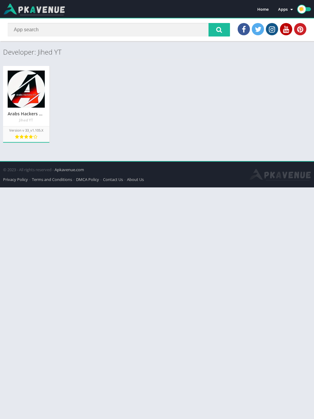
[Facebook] (244, 29)
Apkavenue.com (69, 169)
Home (263, 9)
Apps (283, 9)
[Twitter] (258, 29)
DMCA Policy (87, 179)
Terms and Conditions (52, 179)
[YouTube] (286, 29)
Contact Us (113, 179)
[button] (219, 30)
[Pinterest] (300, 29)
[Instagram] (272, 29)
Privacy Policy (15, 179)
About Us (135, 179)
